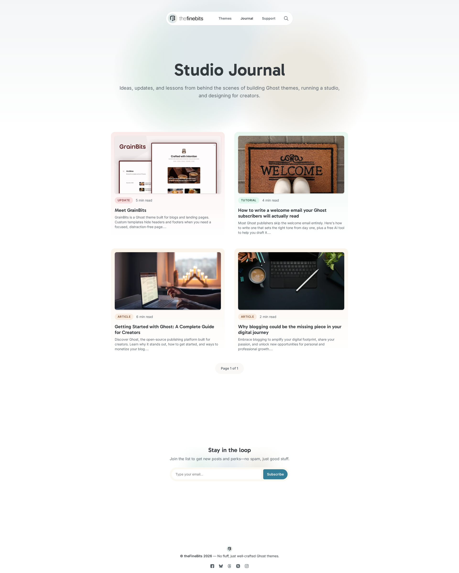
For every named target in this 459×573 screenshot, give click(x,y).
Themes (225, 18)
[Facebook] (212, 567)
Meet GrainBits (130, 210)
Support (268, 18)
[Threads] (229, 567)
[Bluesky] (221, 567)
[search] (286, 18)
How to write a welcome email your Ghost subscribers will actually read (282, 213)
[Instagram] (247, 567)
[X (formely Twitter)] (238, 567)
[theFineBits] (172, 18)
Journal (246, 18)
